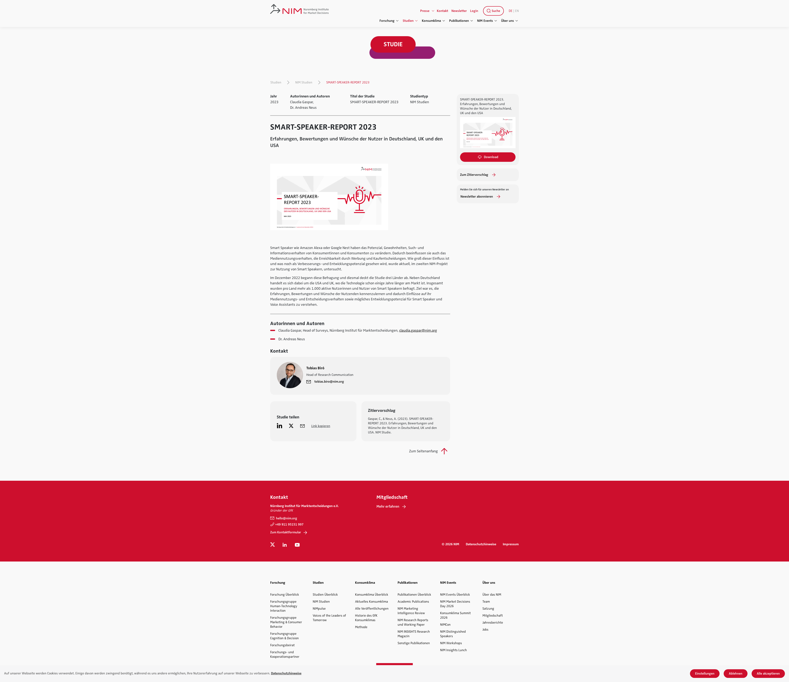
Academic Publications (413, 602)
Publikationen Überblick (414, 595)
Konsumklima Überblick (371, 595)
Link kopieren (320, 426)
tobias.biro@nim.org (329, 382)
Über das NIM (491, 595)
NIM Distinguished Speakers (453, 634)
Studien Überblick (325, 595)
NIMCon (445, 625)
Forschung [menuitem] (387, 21)
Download (491, 157)
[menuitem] (492, 11)
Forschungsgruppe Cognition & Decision (284, 636)
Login (474, 11)
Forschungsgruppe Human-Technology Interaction (283, 606)
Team (486, 602)
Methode (361, 627)
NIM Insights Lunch (453, 650)
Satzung (488, 609)
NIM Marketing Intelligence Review (411, 611)
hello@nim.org (286, 518)
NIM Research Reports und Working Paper (413, 622)
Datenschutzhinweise (481, 544)
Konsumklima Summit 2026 (455, 615)
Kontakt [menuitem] (442, 11)
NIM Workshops (451, 643)
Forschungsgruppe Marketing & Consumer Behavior (286, 622)
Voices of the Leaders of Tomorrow (329, 618)
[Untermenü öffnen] (433, 10)
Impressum (511, 544)
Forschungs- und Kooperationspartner (284, 654)
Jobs (485, 630)
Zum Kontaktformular (285, 532)
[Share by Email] (302, 425)
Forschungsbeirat (282, 645)
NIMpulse (319, 609)
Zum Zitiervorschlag (474, 175)
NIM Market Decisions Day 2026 (455, 604)
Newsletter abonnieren (477, 197)
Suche (495, 11)
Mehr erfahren (387, 506)
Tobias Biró (315, 368)
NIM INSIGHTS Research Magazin (414, 634)
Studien (275, 82)
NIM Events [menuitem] (485, 21)
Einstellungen (704, 674)
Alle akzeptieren (768, 674)
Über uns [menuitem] (507, 21)
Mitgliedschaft (492, 616)
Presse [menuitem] (424, 11)
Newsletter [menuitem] (459, 11)
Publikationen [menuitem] (459, 21)
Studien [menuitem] (408, 21)
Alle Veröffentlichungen (372, 609)
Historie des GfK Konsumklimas (366, 618)
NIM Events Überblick (455, 595)
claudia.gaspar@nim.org (418, 330)
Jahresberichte (492, 623)
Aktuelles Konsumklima (371, 602)
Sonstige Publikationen (414, 643)
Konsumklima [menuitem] (431, 21)
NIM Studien (303, 82)
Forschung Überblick (284, 595)
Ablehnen (735, 674)
